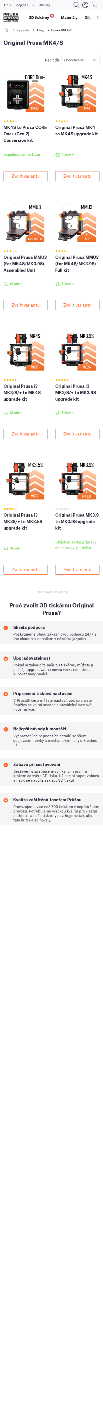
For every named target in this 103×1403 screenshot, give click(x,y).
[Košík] (95, 5)
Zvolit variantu (26, 175)
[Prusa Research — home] (11, 17)
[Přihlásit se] (85, 5)
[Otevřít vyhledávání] (76, 5)
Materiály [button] (69, 17)
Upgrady (23, 30)
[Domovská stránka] (7, 30)
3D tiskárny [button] (41, 17)
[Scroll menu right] (97, 17)
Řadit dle (52, 59)
